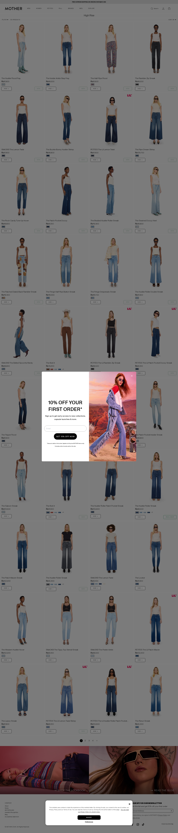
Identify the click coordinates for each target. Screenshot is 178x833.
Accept (89, 817)
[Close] (129, 804)
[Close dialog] (132, 376)
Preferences (89, 822)
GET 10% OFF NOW (65, 436)
